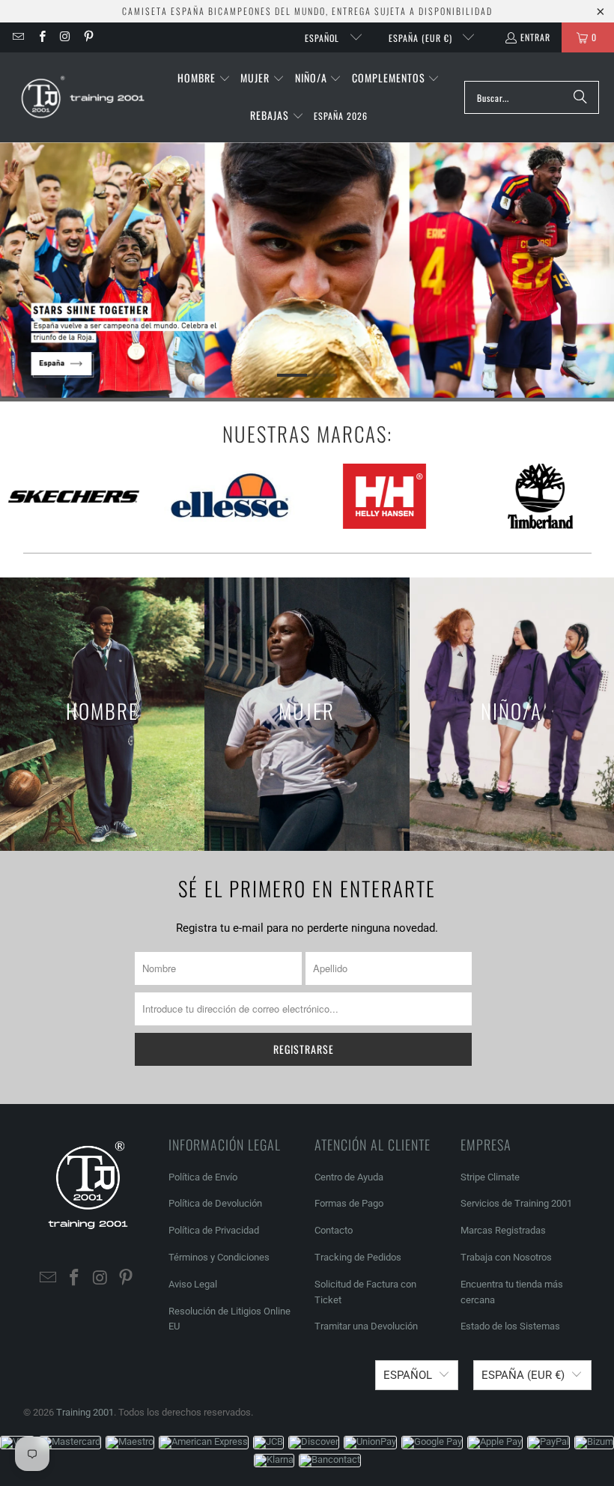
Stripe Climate (490, 1177)
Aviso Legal (192, 1284)
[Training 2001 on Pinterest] (88, 37)
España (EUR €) (422, 37)
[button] (204, 78)
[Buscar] (580, 97)
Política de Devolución (215, 1203)
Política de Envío (202, 1177)
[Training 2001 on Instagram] (64, 37)
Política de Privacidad (213, 1230)
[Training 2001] (84, 97)
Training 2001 (85, 1412)
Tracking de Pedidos (357, 1257)
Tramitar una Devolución (366, 1326)
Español (323, 37)
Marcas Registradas (503, 1230)
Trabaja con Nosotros (506, 1257)
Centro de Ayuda (348, 1177)
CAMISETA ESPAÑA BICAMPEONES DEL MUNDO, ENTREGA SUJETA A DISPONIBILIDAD (307, 10)
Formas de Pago (348, 1203)
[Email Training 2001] (17, 37)
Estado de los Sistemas (510, 1326)
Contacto (333, 1230)
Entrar (535, 37)
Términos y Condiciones (219, 1257)
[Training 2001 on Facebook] (40, 37)
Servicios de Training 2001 (516, 1203)
